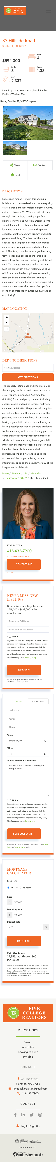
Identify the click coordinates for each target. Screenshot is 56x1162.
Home (5, 473)
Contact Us (17, 701)
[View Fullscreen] (6, 329)
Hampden (36, 473)
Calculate (24, 941)
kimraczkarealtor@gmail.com (30, 1088)
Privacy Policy (30, 657)
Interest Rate (13, 921)
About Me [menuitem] (28, 1047)
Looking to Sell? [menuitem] (28, 1052)
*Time (10, 748)
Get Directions (28, 377)
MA (26, 473)
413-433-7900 (19, 551)
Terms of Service (20, 847)
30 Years (14, 887)
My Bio (10, 572)
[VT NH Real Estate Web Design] (28, 1154)
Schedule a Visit (38, 701)
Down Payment (14, 909)
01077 (23, 478)
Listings (16, 473)
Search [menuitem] (28, 1042)
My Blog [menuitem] (28, 1056)
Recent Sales (24, 556)
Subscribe (23, 670)
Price (9, 896)
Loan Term (12, 880)
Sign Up (35, 1126)
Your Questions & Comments (21, 760)
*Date (10, 734)
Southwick (11, 478)
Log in (24, 1126)
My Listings (12, 556)
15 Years (27, 887)
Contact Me (24, 564)
